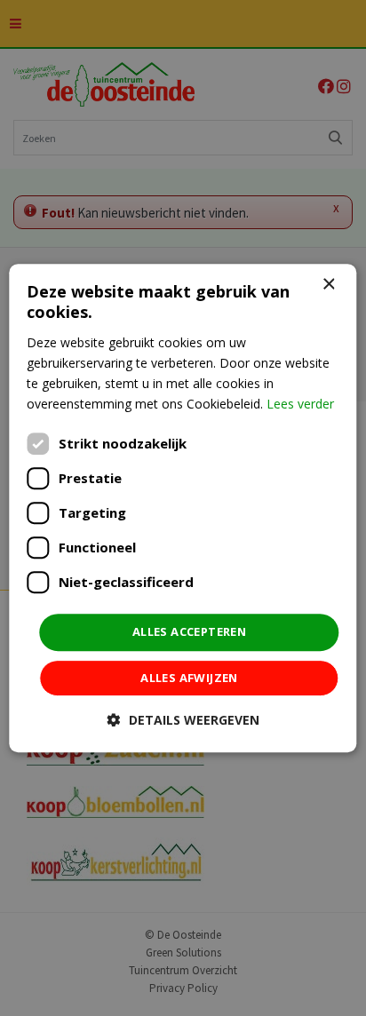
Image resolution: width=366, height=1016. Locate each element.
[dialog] (182, 508)
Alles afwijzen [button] (189, 678)
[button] (183, 720)
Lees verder (300, 403)
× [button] (328, 284)
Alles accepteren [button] (189, 631)
